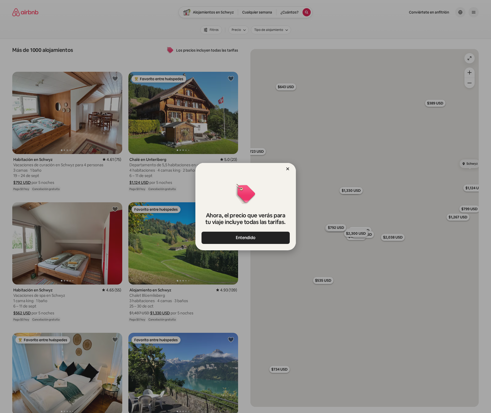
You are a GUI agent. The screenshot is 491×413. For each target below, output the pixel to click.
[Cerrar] (288, 169)
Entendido (245, 237)
